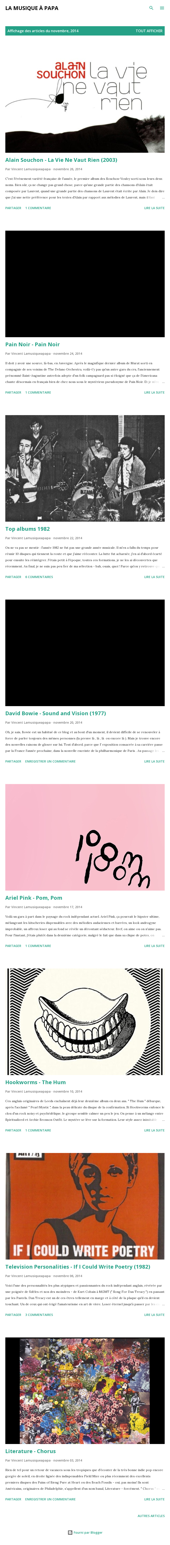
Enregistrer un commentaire (50, 761)
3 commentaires (39, 1315)
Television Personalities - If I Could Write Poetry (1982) (77, 1266)
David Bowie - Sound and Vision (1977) (55, 713)
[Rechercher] (151, 8)
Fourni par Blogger (87, 1532)
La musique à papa (31, 8)
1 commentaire (38, 208)
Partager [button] (13, 208)
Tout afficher (149, 30)
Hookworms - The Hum (35, 1082)
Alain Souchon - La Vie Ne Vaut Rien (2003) (61, 159)
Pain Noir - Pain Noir (32, 344)
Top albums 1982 (27, 528)
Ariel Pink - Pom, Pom (33, 897)
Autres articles (151, 1516)
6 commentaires (39, 577)
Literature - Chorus (30, 1451)
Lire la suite (154, 208)
